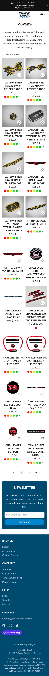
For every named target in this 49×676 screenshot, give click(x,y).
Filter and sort (13, 54)
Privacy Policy (9, 581)
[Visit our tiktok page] (17, 625)
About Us (7, 569)
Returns (6, 604)
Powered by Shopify (24, 650)
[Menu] (3, 15)
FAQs (5, 596)
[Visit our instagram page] (10, 625)
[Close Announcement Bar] (47, 5)
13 (36, 473)
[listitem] (25, 5)
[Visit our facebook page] (3, 625)
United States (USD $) (23, 644)
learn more (28, 8)
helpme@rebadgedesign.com (17, 618)
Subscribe (24, 522)
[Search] (45, 15)
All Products (8, 551)
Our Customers (10, 573)
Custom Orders (10, 555)
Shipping (6, 600)
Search (5, 546)
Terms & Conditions (12, 577)
